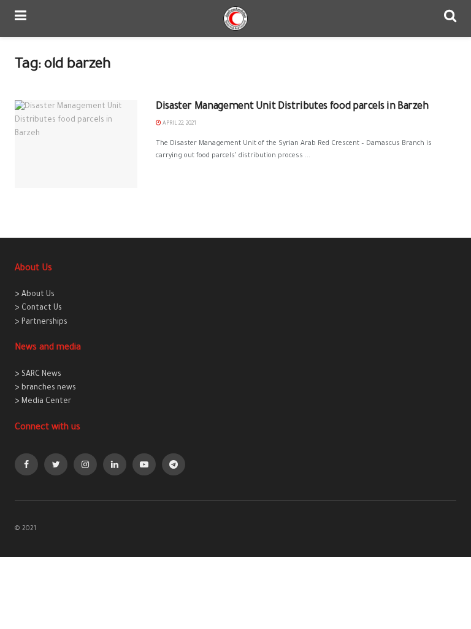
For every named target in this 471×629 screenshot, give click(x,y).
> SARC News (38, 374)
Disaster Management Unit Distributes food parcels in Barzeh (292, 106)
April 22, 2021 (178, 124)
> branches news (45, 388)
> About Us (35, 295)
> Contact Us (38, 308)
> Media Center (43, 401)
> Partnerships (41, 322)
